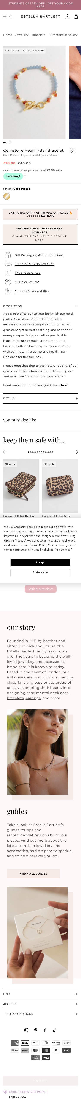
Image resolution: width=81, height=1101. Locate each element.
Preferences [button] (63, 549)
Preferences (40, 572)
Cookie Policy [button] (38, 545)
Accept (40, 562)
